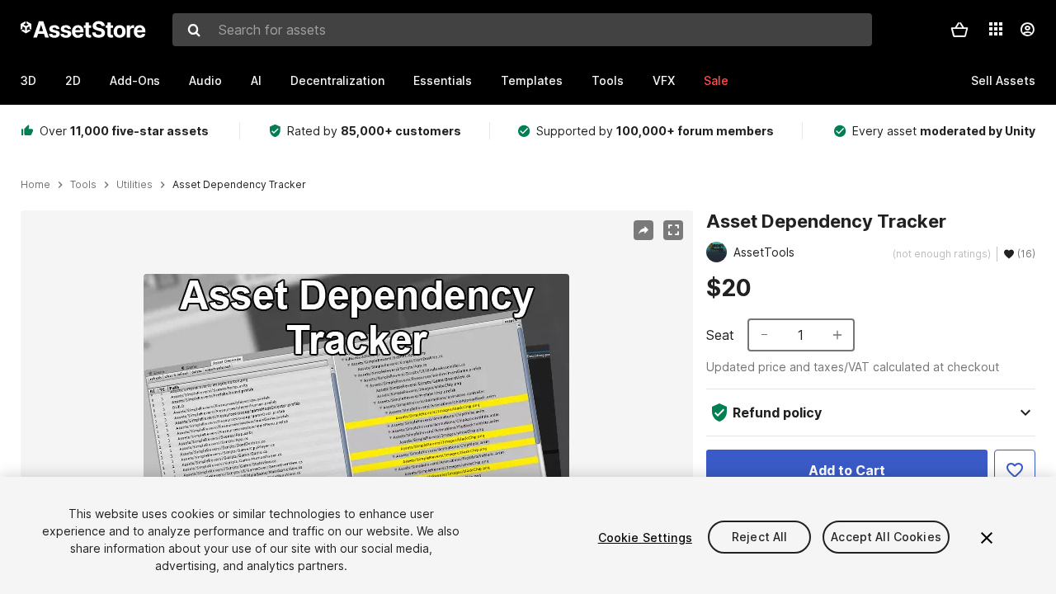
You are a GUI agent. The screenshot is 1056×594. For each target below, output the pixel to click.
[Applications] (996, 29)
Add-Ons (135, 80)
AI (256, 80)
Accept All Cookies (886, 537)
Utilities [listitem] (134, 185)
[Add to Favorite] (1014, 470)
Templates (532, 80)
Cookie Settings (645, 537)
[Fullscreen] (673, 230)
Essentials (442, 80)
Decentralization (337, 80)
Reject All (759, 537)
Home (35, 185)
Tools (608, 80)
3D (28, 80)
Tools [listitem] (83, 185)
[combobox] (522, 29)
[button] (959, 30)
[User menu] (1027, 29)
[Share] (643, 230)
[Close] (987, 538)
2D (73, 80)
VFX (664, 80)
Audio (205, 80)
